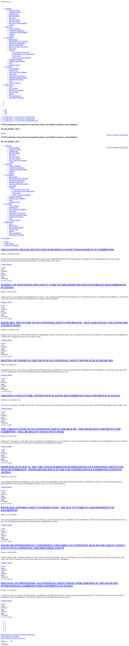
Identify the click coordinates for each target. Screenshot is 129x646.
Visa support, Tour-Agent (21, 52)
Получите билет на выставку (25, 634)
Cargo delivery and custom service (24, 54)
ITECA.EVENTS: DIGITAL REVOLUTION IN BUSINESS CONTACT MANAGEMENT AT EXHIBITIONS (57, 249)
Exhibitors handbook (15, 59)
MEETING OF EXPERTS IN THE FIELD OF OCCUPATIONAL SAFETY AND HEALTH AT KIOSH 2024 (57, 360)
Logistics (12, 187)
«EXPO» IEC (123, 135)
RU (6, 110)
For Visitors (8, 67)
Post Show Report (14, 21)
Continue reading (6, 264)
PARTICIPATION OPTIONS (18, 41)
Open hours (12, 48)
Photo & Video (13, 92)
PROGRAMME (14, 16)
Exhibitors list (13, 14)
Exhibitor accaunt (14, 65)
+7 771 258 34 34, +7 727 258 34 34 (12, 117)
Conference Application (16, 30)
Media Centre (9, 85)
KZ (6, 112)
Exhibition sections (15, 12)
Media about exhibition (16, 90)
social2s (9, 280)
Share (2, 273)
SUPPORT (4, 644)
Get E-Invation (14, 636)
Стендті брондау (6, 638)
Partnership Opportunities (17, 43)
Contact (11, 25)
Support (11, 94)
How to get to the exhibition (18, 23)
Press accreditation (15, 96)
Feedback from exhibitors (17, 61)
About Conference (15, 29)
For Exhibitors (9, 38)
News (11, 63)
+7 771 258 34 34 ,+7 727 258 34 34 (12, 120)
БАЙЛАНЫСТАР (31, 120)
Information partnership (16, 97)
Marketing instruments (16, 45)
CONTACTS (30, 119)
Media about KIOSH (11, 245)
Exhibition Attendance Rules (18, 78)
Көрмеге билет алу (18, 638)
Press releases (13, 88)
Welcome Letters (14, 19)
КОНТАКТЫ (30, 117)
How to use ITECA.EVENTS (18, 47)
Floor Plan (12, 18)
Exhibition (8, 9)
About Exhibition (14, 10)
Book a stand (13, 39)
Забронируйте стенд (8, 634)
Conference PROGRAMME (18, 32)
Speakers (12, 34)
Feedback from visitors (16, 79)
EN (6, 113)
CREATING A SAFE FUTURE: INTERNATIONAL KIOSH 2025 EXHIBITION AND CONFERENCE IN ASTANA (60, 395)
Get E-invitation (14, 68)
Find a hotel (16, 56)
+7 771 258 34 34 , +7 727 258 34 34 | (13, 119)
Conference (8, 27)
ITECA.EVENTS (14, 83)
